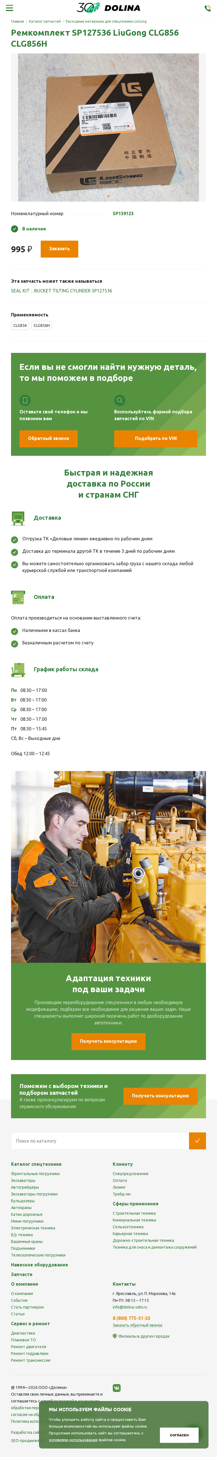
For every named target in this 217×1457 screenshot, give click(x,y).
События (19, 1300)
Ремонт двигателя (28, 1346)
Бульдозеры (23, 1201)
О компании (22, 1293)
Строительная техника (134, 1213)
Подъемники (23, 1248)
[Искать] (197, 1140)
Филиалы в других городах (144, 1336)
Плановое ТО (23, 1340)
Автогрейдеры (25, 1187)
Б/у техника (22, 1234)
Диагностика (23, 1333)
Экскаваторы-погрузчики (34, 1194)
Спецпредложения (130, 1173)
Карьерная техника (130, 1233)
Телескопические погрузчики (38, 1255)
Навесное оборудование (39, 1264)
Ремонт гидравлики (29, 1353)
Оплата (120, 1180)
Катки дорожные (27, 1214)
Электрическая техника (33, 1228)
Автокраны (21, 1207)
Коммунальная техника (134, 1220)
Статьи (18, 1314)
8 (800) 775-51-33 (131, 1318)
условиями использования (73, 1439)
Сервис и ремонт (30, 1323)
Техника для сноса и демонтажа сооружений (155, 1247)
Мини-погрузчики (27, 1221)
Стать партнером (27, 1307)
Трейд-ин (122, 1194)
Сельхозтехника (128, 1227)
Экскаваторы (23, 1180)
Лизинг (119, 1187)
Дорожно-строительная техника (143, 1240)
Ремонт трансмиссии (30, 1360)
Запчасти (21, 1274)
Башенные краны (27, 1241)
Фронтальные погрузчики (35, 1173)
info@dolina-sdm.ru (130, 1307)
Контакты (124, 1284)
